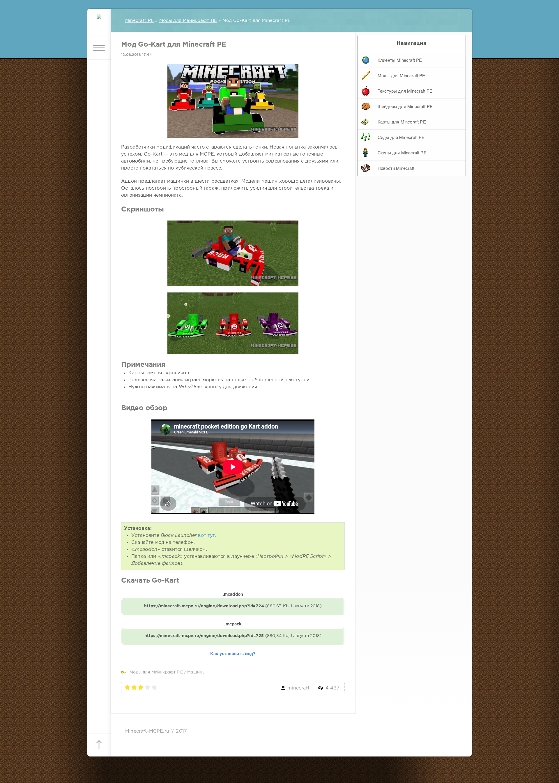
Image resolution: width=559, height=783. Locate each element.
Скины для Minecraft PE (402, 152)
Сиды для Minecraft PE (401, 137)
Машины (196, 672)
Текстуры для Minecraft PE (405, 91)
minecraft (298, 688)
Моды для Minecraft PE (401, 75)
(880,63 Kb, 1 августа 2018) (232, 606)
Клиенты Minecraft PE (400, 60)
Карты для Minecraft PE (402, 122)
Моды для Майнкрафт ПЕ (156, 672)
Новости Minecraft (396, 168)
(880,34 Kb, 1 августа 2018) (232, 636)
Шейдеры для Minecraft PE (405, 106)
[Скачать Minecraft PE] (99, 24)
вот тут (206, 535)
